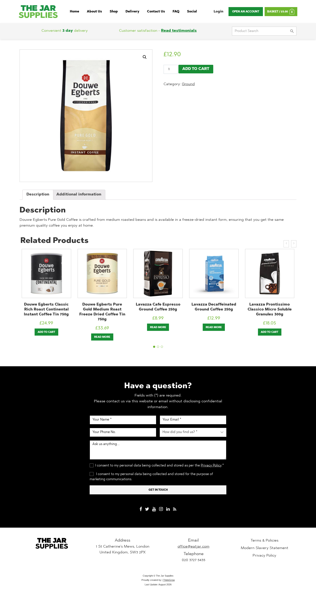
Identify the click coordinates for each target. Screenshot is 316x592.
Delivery (132, 11)
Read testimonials (179, 31)
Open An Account (245, 11)
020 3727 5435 (193, 560)
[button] (154, 347)
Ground (188, 84)
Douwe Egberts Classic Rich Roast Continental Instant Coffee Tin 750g (46, 309)
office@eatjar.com (193, 547)
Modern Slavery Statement (264, 548)
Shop (114, 11)
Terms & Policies (264, 541)
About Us (94, 11)
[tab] (37, 195)
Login (218, 11)
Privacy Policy (211, 465)
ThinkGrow (169, 580)
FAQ (176, 11)
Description (37, 195)
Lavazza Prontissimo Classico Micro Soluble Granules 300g (270, 309)
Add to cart (195, 69)
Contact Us (156, 11)
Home (74, 11)
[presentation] (286, 243)
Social (192, 11)
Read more (102, 337)
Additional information (78, 195)
